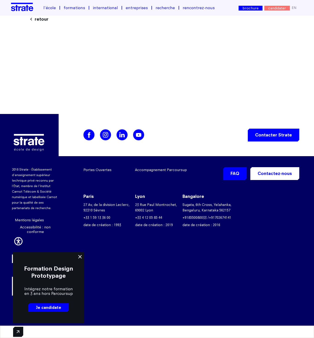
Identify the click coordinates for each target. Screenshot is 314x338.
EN (294, 8)
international (105, 8)
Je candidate (48, 307)
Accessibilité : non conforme (35, 229)
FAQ (235, 173)
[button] (18, 240)
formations (74, 8)
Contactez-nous (275, 173)
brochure (251, 8)
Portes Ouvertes (97, 170)
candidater (277, 8)
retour (42, 19)
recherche (165, 8)
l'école (49, 8)
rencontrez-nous (199, 8)
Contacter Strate (273, 135)
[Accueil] (22, 7)
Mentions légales (29, 220)
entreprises (137, 8)
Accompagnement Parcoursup (161, 170)
